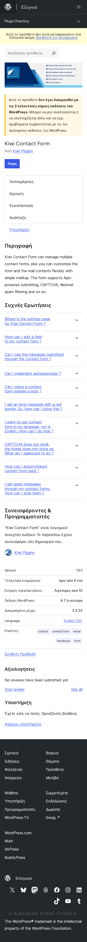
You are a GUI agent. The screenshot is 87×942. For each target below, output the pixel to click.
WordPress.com (18, 833)
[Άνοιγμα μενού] (79, 7)
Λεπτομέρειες (22, 181)
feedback (63, 641)
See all (76, 689)
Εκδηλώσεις (56, 801)
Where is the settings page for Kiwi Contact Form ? (27, 321)
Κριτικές (17, 193)
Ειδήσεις (12, 761)
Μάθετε (11, 793)
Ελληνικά (24, 878)
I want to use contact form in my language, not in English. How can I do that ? (29, 426)
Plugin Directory (17, 21)
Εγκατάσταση (21, 205)
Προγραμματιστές (20, 809)
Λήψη (12, 164)
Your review (15, 689)
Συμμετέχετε (57, 793)
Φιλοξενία (13, 769)
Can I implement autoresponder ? (33, 373)
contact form (60, 631)
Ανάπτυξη (18, 217)
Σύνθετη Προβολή (20, 654)
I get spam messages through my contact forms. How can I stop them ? (27, 488)
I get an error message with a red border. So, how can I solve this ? (33, 406)
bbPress (12, 849)
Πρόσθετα (55, 769)
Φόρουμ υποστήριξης (23, 724)
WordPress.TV (17, 817)
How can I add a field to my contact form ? (23, 339)
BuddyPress (15, 857)
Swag (53, 817)
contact (43, 631)
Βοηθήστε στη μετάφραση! (57, 37)
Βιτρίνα (52, 753)
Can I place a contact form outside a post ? (23, 389)
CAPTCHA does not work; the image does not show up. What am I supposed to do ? (30, 448)
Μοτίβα (52, 777)
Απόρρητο (13, 777)
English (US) (73, 621)
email (77, 631)
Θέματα (52, 761)
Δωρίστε (53, 809)
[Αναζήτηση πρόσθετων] (53, 53)
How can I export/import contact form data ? (26, 468)
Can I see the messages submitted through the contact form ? (34, 356)
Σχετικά (11, 753)
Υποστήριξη (19, 229)
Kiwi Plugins (23, 151)
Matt (9, 841)
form (77, 641)
